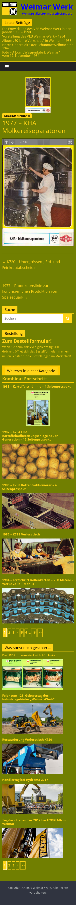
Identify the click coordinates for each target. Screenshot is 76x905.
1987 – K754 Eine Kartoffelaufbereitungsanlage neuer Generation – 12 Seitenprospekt (30, 436)
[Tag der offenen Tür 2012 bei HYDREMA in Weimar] (32, 827)
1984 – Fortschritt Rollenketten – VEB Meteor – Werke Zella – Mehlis (38, 582)
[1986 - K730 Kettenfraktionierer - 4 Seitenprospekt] (38, 492)
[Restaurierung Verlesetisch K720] (32, 743)
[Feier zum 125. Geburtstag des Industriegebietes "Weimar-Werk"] (32, 703)
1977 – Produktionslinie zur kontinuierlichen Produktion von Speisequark (29, 291)
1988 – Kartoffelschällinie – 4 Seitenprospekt (36, 386)
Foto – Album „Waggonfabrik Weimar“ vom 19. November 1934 (31, 54)
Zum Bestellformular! (27, 341)
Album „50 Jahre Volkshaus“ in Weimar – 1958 (36, 40)
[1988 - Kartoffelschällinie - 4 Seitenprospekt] (38, 390)
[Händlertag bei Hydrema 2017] (32, 783)
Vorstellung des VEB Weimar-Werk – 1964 (33, 36)
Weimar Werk (47, 6)
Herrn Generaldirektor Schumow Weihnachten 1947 (38, 46)
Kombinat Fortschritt (17, 115)
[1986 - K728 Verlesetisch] (38, 538)
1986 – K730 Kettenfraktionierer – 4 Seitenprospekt (29, 487)
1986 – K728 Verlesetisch (21, 534)
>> (40, 632)
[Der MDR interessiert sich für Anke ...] (32, 659)
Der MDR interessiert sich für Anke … (30, 655)
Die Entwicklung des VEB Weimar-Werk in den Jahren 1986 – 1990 (36, 30)
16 (34, 632)
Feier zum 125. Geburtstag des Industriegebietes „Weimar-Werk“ (28, 697)
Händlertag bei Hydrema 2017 (25, 780)
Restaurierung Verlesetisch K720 (27, 739)
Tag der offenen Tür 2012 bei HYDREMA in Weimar (34, 822)
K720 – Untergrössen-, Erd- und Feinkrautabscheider (31, 264)
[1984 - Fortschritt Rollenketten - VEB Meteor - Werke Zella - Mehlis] (38, 587)
